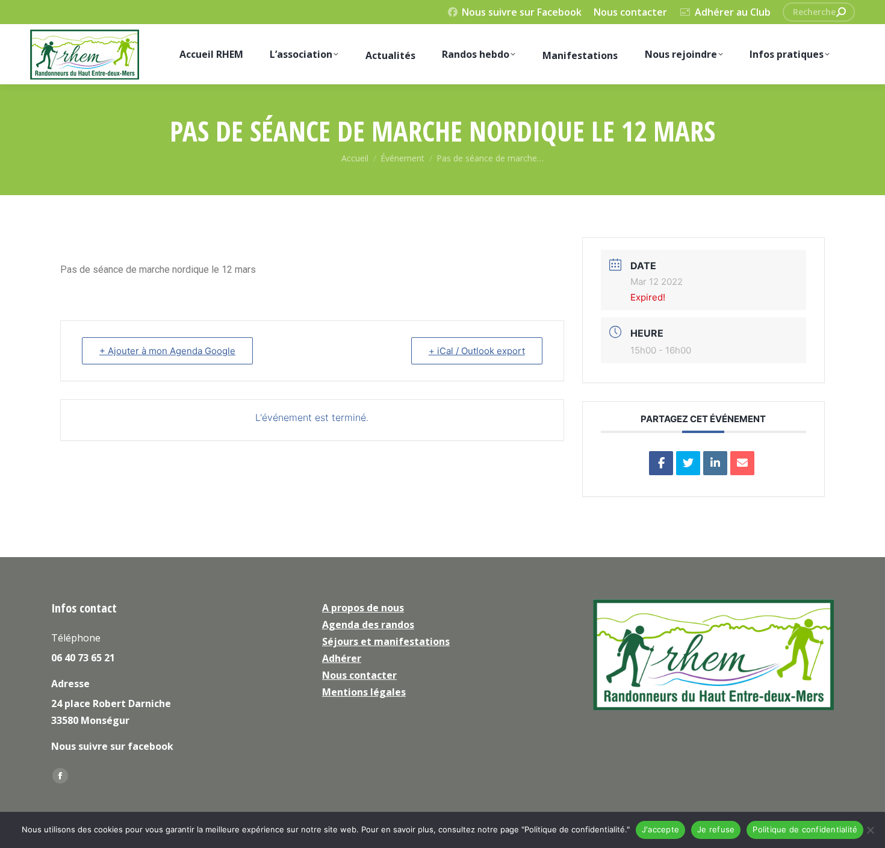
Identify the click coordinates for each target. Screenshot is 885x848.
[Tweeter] (688, 463)
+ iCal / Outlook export (477, 351)
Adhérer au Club (733, 12)
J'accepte (660, 829)
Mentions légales (364, 692)
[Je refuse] (870, 830)
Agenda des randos (368, 624)
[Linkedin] (715, 463)
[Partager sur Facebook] (661, 463)
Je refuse (715, 829)
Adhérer (341, 658)
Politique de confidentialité (805, 829)
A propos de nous (363, 607)
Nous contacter (630, 12)
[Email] (742, 463)
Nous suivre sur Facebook (522, 12)
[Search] (841, 12)
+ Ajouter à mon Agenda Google (167, 351)
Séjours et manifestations (386, 641)
